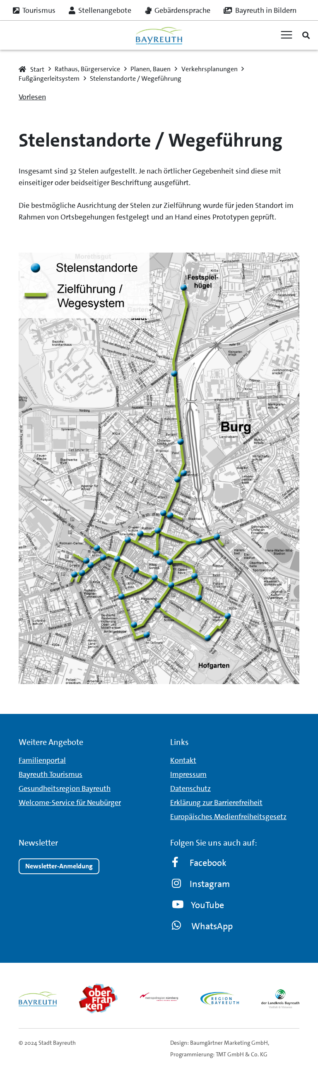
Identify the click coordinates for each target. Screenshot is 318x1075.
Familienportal (42, 760)
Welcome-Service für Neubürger (70, 802)
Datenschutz (190, 788)
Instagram (210, 884)
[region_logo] (219, 998)
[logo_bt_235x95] (159, 35)
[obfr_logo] (98, 998)
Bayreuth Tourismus (50, 774)
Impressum (188, 774)
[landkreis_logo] (280, 998)
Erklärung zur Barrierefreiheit (216, 802)
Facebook (208, 863)
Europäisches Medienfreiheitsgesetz (228, 817)
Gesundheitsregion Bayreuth (65, 788)
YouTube (207, 905)
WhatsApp (212, 926)
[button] (306, 35)
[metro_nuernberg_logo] (159, 998)
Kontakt (183, 760)
